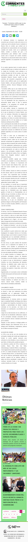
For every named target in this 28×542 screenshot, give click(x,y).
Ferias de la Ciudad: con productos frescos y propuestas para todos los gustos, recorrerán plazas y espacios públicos (13, 432)
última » (13, 517)
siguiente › (6, 517)
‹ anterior (13, 511)
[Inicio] (13, 4)
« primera (6, 511)
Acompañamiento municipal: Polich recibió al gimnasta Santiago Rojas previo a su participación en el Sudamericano (13, 500)
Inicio (3, 19)
